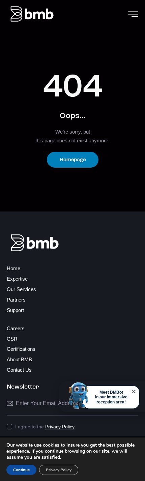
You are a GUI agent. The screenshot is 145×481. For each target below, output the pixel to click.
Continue (21, 470)
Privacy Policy (60, 426)
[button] (133, 391)
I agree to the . (45, 426)
